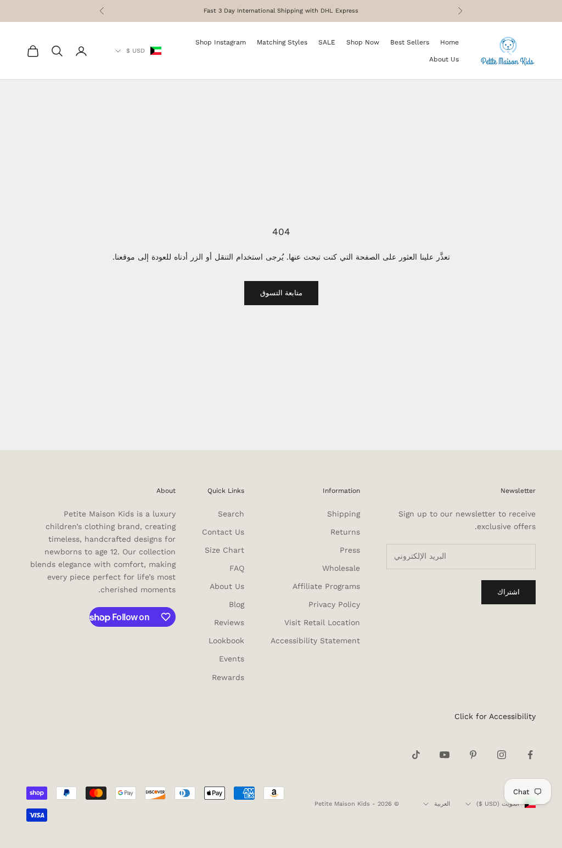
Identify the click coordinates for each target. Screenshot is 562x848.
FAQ (236, 568)
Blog (236, 604)
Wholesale (341, 568)
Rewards (228, 677)
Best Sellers (409, 42)
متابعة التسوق (281, 293)
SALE (326, 42)
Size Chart (224, 550)
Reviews (229, 622)
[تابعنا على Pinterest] (473, 754)
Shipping (343, 513)
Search (231, 513)
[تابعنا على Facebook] (530, 754)
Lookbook (226, 640)
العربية (442, 803)
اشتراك (508, 592)
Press (350, 550)
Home (449, 42)
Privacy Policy (334, 604)
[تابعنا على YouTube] (444, 754)
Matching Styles (282, 42)
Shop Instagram (220, 42)
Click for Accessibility (495, 716)
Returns (345, 531)
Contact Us (223, 531)
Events (231, 658)
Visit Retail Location (322, 622)
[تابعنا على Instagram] (501, 754)
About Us (444, 59)
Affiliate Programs (326, 586)
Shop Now (362, 42)
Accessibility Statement (315, 640)
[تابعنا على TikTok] (416, 754)
